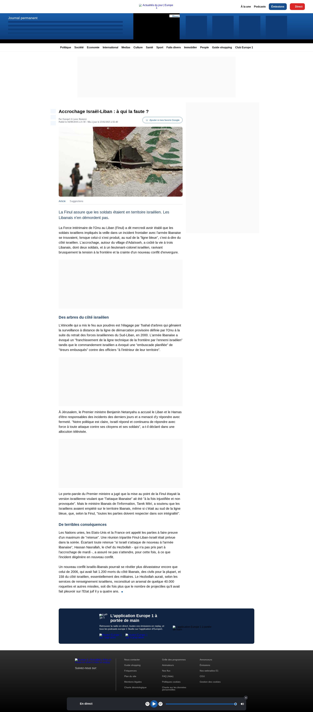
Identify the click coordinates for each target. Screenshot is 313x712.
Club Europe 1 (244, 47)
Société (79, 47)
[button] (242, 704)
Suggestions (76, 201)
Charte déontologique (135, 687)
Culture (138, 47)
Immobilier (190, 47)
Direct (298, 6)
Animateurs (168, 665)
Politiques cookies (171, 681)
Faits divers (173, 47)
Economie (93, 47)
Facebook (88, 674)
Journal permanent (22, 18)
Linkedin (105, 674)
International (110, 47)
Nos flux (166, 670)
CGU (202, 676)
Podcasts (260, 6)
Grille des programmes (174, 659)
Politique (65, 47)
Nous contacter (132, 659)
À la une (246, 6)
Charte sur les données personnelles (174, 688)
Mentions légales (133, 681)
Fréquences (130, 670)
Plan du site (130, 676)
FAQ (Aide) (167, 676)
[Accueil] (156, 7)
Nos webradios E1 (209, 670)
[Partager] (53, 111)
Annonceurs (206, 659)
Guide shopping (222, 47)
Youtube (94, 674)
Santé (149, 47)
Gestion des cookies (210, 681)
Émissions (277, 6)
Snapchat (99, 674)
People (204, 47)
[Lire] (154, 704)
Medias (125, 47)
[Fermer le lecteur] (246, 698)
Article (62, 201)
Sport (159, 47)
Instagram (83, 674)
